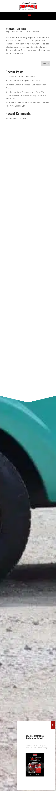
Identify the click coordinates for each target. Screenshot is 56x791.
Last (7, 280)
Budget (10, 329)
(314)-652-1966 (22, 163)
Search (46, 63)
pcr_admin (13, 31)
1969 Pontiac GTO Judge (16, 28)
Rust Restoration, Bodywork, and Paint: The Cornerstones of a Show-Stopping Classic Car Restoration (26, 95)
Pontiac (36, 31)
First (7, 266)
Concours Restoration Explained (20, 76)
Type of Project (14, 315)
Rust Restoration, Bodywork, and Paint (23, 80)
